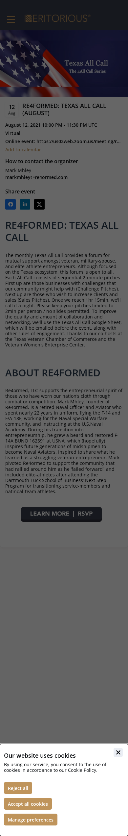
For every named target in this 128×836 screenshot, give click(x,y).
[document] (64, 790)
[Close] (118, 752)
